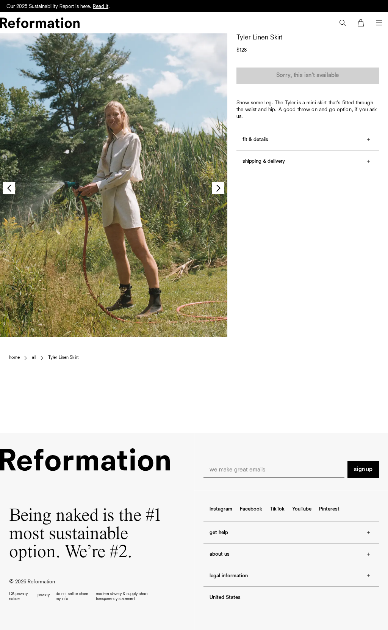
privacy (44, 595)
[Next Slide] (218, 188)
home (14, 357)
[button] (342, 22)
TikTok (277, 509)
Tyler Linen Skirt (63, 357)
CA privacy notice (18, 596)
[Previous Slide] (9, 188)
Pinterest (329, 509)
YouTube (301, 509)
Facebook (251, 509)
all (34, 357)
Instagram (221, 509)
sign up (363, 470)
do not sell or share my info (72, 596)
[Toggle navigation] (378, 22)
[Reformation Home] (40, 22)
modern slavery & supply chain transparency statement (121, 596)
